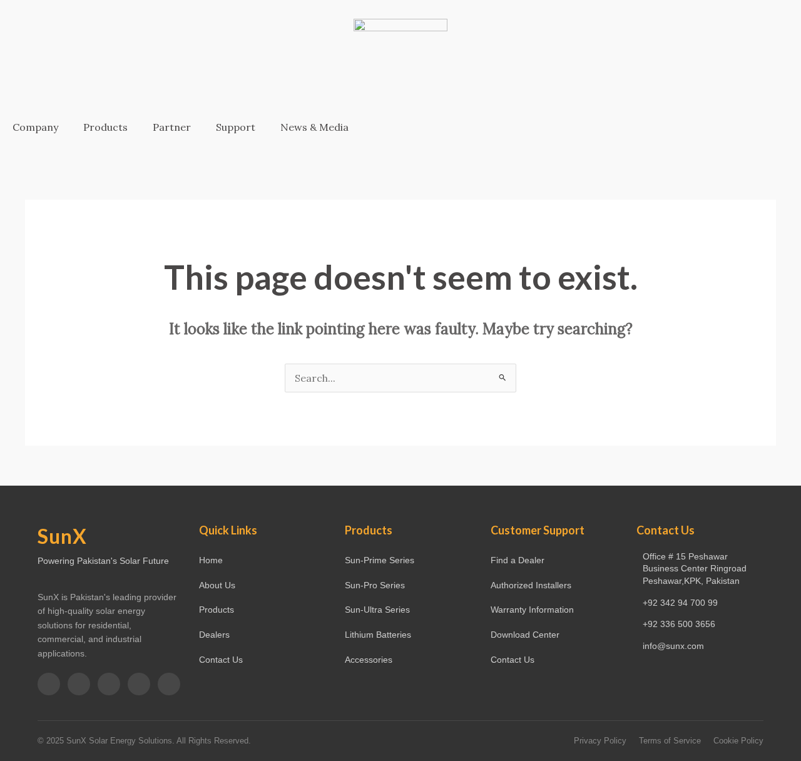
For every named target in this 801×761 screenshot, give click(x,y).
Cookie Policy (738, 740)
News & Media (314, 127)
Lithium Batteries (378, 635)
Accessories (368, 660)
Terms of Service (670, 740)
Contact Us (221, 660)
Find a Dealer (517, 560)
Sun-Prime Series (379, 560)
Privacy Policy (600, 740)
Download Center (525, 635)
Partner (172, 127)
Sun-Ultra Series (377, 610)
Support (235, 127)
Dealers (214, 635)
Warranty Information (532, 610)
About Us (217, 585)
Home (211, 560)
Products (105, 127)
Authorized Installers (531, 585)
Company (35, 127)
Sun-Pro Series (375, 585)
